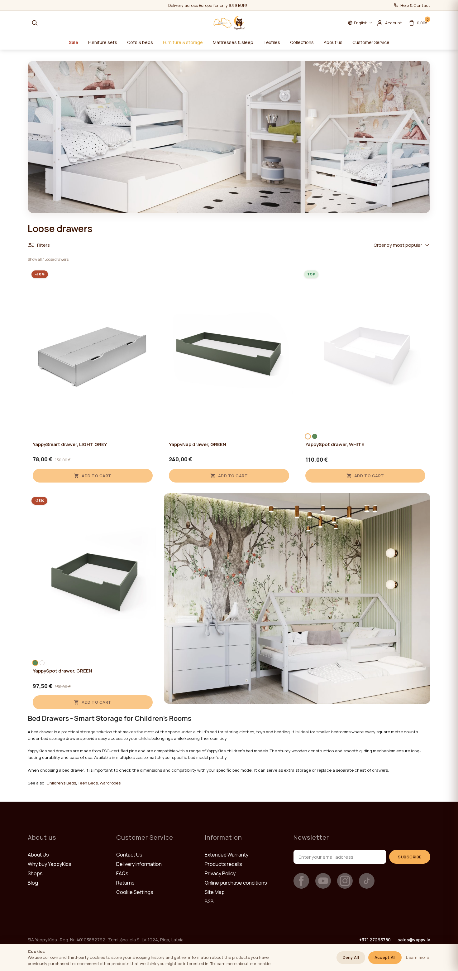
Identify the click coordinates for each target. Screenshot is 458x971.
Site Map (215, 892)
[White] (307, 436)
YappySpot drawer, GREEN (62, 671)
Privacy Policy (220, 873)
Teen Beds (88, 783)
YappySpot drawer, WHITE (334, 444)
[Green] (314, 436)
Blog (33, 882)
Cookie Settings (134, 892)
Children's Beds (61, 783)
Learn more (417, 957)
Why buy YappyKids (49, 864)
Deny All (351, 957)
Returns (125, 882)
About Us (38, 854)
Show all (35, 259)
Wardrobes (110, 783)
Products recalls (223, 864)
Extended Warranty (226, 854)
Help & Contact (415, 5)
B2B (209, 901)
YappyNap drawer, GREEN (197, 444)
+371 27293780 (375, 940)
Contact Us (129, 854)
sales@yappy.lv (414, 940)
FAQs (122, 873)
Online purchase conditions (236, 882)
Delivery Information (139, 864)
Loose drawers (57, 259)
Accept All (385, 957)
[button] (34, 23)
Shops (35, 873)
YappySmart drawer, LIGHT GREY (70, 444)
